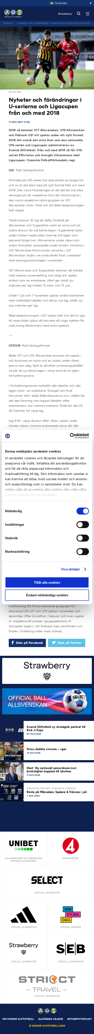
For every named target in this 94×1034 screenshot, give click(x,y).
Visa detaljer (70, 569)
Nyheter (8, 23)
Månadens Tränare (64, 788)
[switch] (83, 524)
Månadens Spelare (38, 788)
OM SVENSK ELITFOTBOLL (18, 1019)
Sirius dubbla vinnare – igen (47, 749)
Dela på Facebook (29, 643)
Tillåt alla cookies (47, 582)
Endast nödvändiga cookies (47, 595)
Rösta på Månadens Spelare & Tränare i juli (57, 792)
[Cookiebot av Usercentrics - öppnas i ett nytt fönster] (70, 436)
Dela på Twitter (69, 643)
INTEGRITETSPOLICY (79, 1019)
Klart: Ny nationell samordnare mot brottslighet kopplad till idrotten (51, 769)
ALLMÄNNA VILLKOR (50, 1019)
